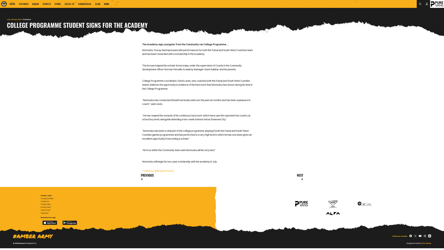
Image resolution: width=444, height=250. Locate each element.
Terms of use (45, 210)
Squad (35, 4)
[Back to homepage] (4, 4)
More (106, 4)
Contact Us (45, 201)
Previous (146, 175)
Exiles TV (69, 4)
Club (97, 4)
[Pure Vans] (437, 4)
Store (58, 4)
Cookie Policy (46, 204)
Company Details (47, 198)
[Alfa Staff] (333, 214)
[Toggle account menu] (426, 4)
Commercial (84, 4)
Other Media (426, 243)
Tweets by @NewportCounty (158, 170)
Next (300, 175)
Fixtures (23, 4)
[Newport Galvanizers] (333, 204)
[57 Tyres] (364, 204)
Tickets (47, 4)
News (12, 4)
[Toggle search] (420, 4)
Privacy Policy (46, 207)
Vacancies (45, 213)
